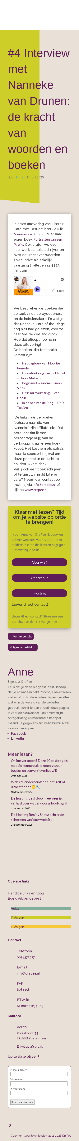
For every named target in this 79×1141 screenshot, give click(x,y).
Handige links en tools (26, 893)
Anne (19, 177)
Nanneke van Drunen (29, 234)
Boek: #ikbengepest (24, 898)
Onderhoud (39, 578)
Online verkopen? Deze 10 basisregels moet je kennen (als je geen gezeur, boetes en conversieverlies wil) (39, 765)
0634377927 (24, 5)
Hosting (40, 593)
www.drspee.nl (36, 490)
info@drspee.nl (42, 13)
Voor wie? (39, 562)
